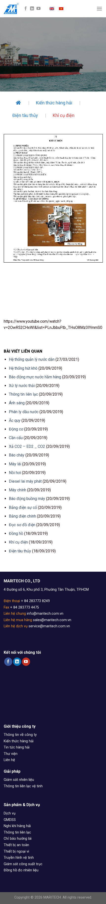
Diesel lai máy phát (25, 481)
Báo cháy (16, 455)
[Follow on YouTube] (38, 8)
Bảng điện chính (22, 516)
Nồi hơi (15, 472)
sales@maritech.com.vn (52, 620)
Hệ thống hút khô (23, 368)
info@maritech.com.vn (45, 613)
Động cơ (16, 429)
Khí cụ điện (18, 542)
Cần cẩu (16, 437)
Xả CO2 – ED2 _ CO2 (27, 446)
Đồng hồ (16, 533)
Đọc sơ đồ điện (22, 524)
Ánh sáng (17, 403)
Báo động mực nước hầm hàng (35, 377)
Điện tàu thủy (20, 551)
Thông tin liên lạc (23, 394)
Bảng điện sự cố (23, 507)
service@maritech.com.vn (49, 626)
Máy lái (15, 464)
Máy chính (17, 490)
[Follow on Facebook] (26, 8)
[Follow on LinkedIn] (32, 8)
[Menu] (99, 8)
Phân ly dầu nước (23, 411)
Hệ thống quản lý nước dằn (31, 359)
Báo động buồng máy (27, 498)
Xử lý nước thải (22, 385)
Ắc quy (14, 420)
